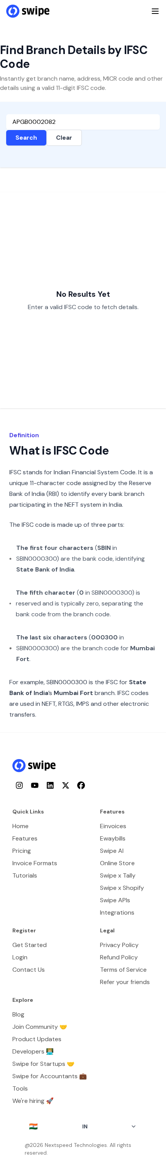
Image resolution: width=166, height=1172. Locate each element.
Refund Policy (119, 957)
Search (26, 138)
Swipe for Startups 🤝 (43, 1064)
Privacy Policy (119, 945)
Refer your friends (125, 982)
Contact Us (28, 970)
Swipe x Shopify (122, 888)
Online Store (117, 863)
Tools (20, 1088)
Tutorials (24, 875)
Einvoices (113, 826)
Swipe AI (112, 851)
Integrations (117, 912)
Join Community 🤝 (39, 1027)
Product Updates (36, 1039)
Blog (18, 1014)
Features (24, 838)
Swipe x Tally (118, 875)
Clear (64, 138)
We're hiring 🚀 (33, 1101)
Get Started (29, 945)
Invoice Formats (34, 863)
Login (19, 957)
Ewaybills (112, 838)
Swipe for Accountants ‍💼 (49, 1076)
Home (20, 826)
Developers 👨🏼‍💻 (33, 1051)
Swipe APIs (115, 900)
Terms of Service (123, 970)
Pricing (21, 851)
